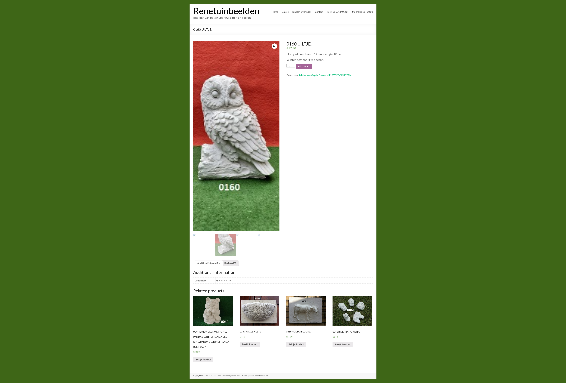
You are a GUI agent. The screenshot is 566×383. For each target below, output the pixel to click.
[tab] (209, 263)
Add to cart (304, 66)
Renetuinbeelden (226, 10)
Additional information (208, 263)
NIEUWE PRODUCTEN (338, 75)
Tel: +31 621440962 (337, 11)
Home (275, 11)
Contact (319, 11)
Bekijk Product (203, 359)
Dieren (322, 75)
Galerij (285, 11)
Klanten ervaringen (301, 11)
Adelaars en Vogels (308, 75)
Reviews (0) (230, 263)
